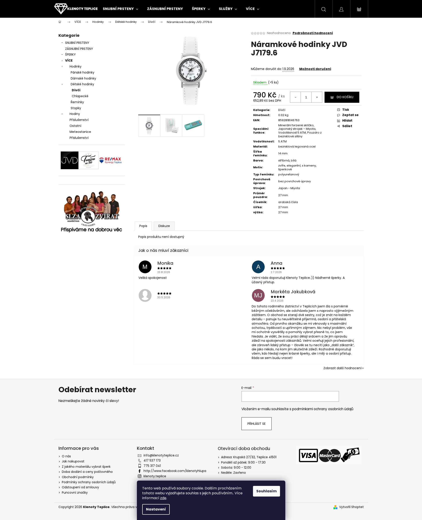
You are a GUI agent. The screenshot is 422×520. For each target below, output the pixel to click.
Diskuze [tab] (164, 226)
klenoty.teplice (155, 476)
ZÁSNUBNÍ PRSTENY (79, 49)
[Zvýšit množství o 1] (316, 97)
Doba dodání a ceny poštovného (87, 472)
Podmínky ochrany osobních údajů (89, 482)
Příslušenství (79, 120)
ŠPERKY (70, 54)
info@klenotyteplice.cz (161, 455)
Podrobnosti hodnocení (313, 33)
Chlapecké (80, 96)
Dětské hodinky (82, 84)
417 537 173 (152, 460)
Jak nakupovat (73, 461)
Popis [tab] (143, 226)
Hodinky (76, 66)
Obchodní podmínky (78, 477)
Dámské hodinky (83, 78)
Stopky (76, 108)
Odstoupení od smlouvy (80, 487)
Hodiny (75, 114)
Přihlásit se (256, 423)
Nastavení (156, 509)
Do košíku (345, 97)
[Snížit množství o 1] (295, 97)
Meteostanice (80, 132)
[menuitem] (120, 9)
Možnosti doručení (315, 69)
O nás (66, 456)
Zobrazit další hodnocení (342, 368)
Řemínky (77, 102)
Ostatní (75, 126)
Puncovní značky (75, 492)
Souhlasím (266, 491)
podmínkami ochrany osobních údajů (322, 409)
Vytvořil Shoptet (351, 507)
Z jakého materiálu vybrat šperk (86, 466)
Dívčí (76, 90)
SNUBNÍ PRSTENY (77, 43)
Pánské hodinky (82, 72)
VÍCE (69, 60)
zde (163, 498)
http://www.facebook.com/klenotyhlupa (175, 471)
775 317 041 (152, 466)
